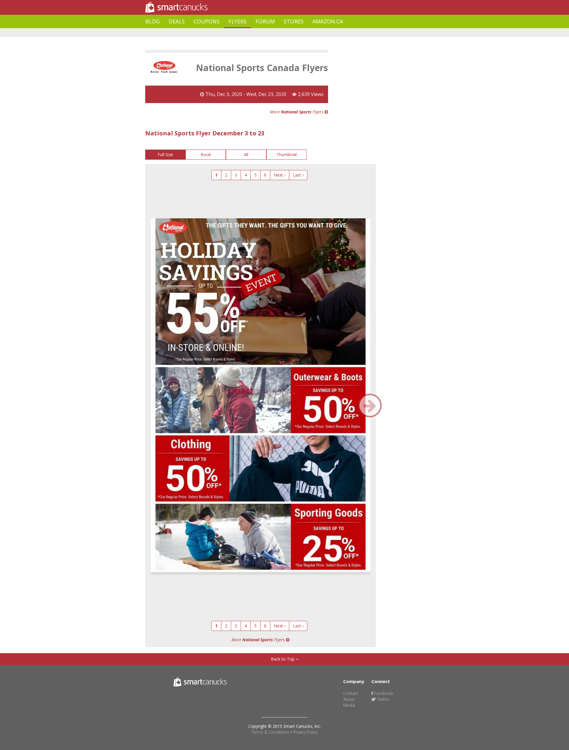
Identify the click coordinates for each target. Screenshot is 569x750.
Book (206, 154)
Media (349, 705)
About (349, 699)
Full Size (165, 154)
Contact (350, 693)
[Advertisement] (253, 33)
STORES (293, 21)
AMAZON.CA (327, 21)
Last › (298, 175)
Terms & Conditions (270, 732)
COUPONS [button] (207, 21)
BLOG (152, 21)
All (246, 154)
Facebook (383, 693)
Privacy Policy (305, 732)
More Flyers (297, 112)
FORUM (265, 21)
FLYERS (237, 21)
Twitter (383, 699)
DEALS (177, 21)
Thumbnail (286, 154)
